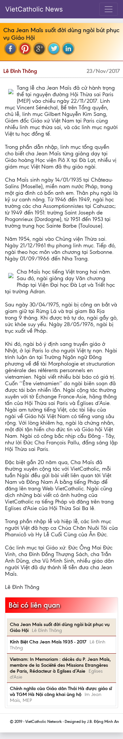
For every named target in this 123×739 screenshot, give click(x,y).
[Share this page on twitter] (53, 48)
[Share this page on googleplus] (39, 48)
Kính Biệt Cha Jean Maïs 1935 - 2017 (48, 642)
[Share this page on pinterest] (24, 48)
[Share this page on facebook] (10, 48)
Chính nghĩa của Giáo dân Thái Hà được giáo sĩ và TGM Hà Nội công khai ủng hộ (61, 691)
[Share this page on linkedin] (68, 48)
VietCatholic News (34, 9)
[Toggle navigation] (108, 9)
